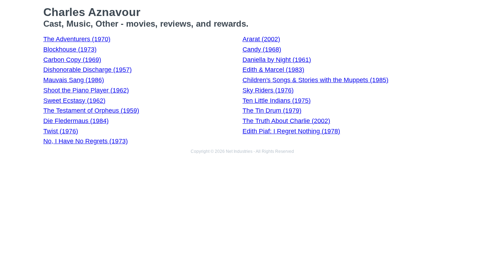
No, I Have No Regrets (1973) (85, 141)
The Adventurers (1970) (76, 39)
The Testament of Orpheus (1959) (91, 110)
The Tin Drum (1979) (272, 110)
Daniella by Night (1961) (277, 59)
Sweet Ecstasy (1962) (74, 100)
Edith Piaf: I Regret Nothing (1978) (291, 131)
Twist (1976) (60, 131)
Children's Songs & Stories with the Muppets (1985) (315, 80)
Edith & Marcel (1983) (273, 69)
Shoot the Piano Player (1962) (86, 90)
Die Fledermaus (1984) (76, 120)
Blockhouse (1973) (70, 49)
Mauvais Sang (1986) (73, 80)
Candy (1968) (262, 49)
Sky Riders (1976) (268, 90)
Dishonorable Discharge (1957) (87, 69)
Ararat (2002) (261, 39)
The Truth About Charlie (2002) (286, 120)
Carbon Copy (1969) (72, 59)
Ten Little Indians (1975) (277, 100)
